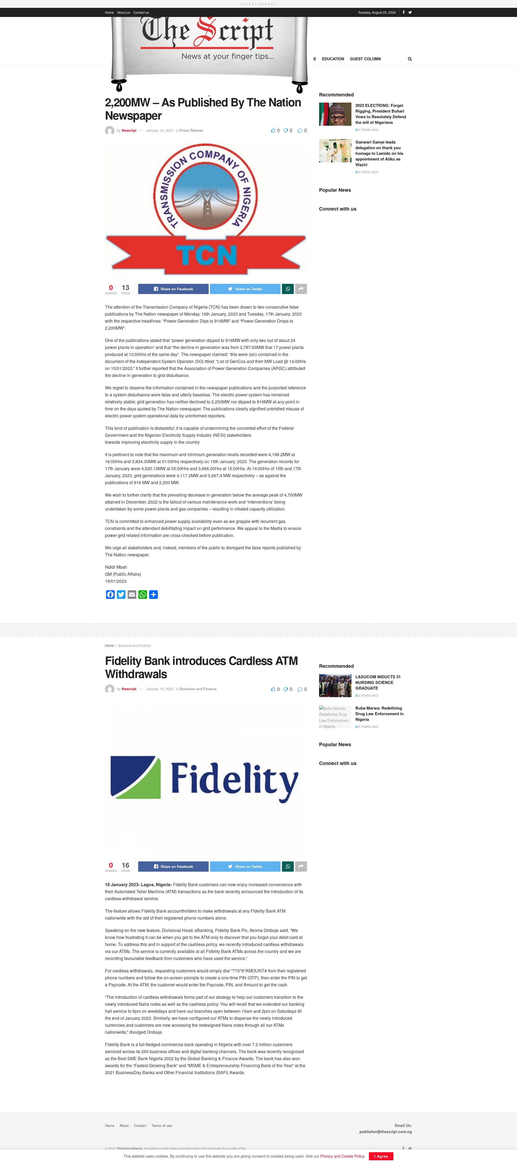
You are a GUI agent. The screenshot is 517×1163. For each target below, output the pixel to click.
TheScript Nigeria (129, 1148)
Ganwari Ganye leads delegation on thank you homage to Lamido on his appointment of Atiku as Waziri (379, 153)
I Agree (381, 1156)
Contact (140, 1125)
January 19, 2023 (159, 130)
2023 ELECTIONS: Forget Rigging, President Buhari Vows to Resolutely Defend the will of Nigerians (380, 113)
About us (123, 12)
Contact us (141, 12)
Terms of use (162, 1125)
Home (109, 12)
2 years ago (368, 695)
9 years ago (368, 172)
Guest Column (365, 58)
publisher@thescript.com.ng (385, 1131)
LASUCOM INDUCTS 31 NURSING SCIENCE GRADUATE (378, 682)
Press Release (191, 130)
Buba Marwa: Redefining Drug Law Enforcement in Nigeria (379, 713)
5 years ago (368, 726)
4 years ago (368, 129)
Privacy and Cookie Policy (342, 1156)
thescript (129, 130)
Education (333, 58)
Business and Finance (134, 645)
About (124, 1125)
